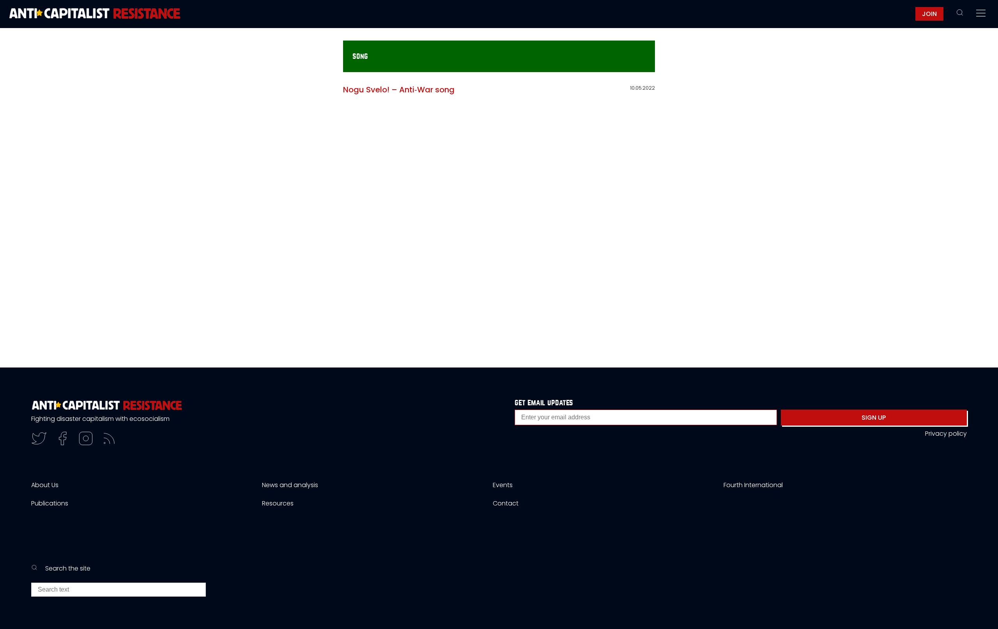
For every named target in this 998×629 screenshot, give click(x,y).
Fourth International (753, 485)
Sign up (874, 417)
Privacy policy (946, 433)
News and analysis (290, 485)
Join (929, 13)
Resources (278, 503)
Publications (49, 503)
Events (503, 485)
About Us (44, 485)
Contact (505, 503)
